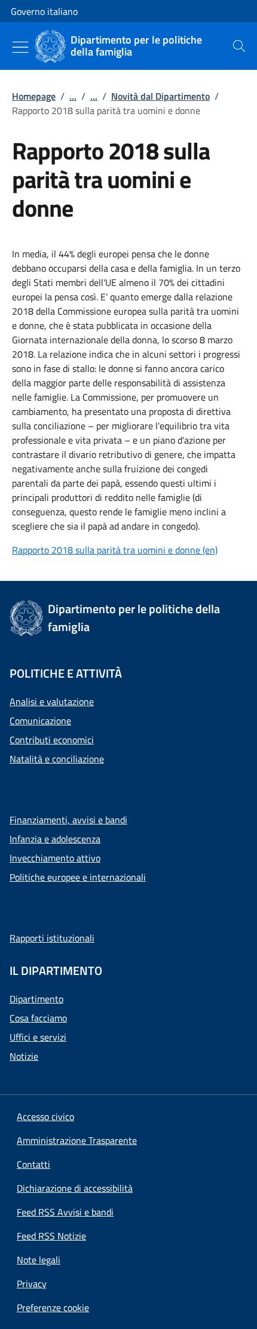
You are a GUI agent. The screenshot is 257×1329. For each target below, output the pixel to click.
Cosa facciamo (38, 1018)
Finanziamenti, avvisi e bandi (68, 820)
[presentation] (239, 46)
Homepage (34, 96)
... (73, 96)
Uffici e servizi (38, 1037)
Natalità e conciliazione (57, 759)
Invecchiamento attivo (55, 858)
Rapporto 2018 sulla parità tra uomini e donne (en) (115, 550)
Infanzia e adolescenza (55, 839)
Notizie (24, 1056)
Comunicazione (40, 720)
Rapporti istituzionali (52, 938)
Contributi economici (52, 740)
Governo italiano (44, 11)
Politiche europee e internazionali (78, 877)
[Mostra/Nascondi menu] (20, 47)
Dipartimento (36, 999)
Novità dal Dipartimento (160, 96)
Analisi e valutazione (52, 701)
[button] (53, 1307)
